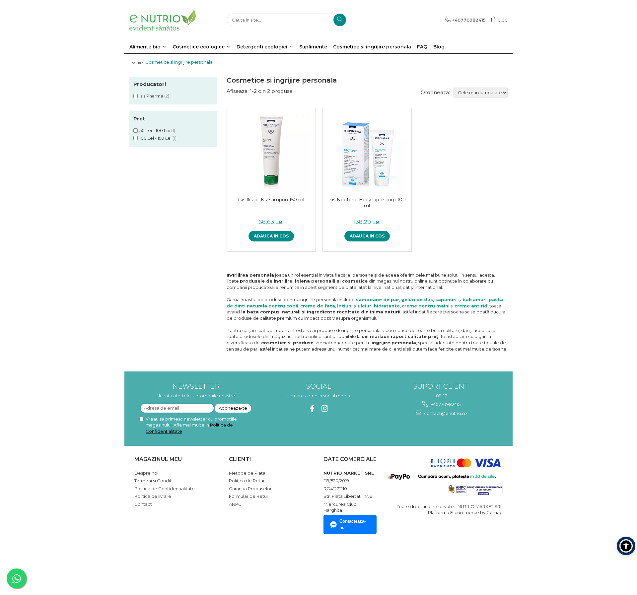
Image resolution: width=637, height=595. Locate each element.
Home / (136, 62)
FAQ (422, 47)
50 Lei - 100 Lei (154, 130)
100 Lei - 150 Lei (155, 138)
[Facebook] (312, 408)
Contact (143, 504)
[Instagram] (325, 408)
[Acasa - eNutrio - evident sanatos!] (162, 20)
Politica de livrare (152, 496)
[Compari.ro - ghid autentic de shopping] (157, 563)
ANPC (235, 504)
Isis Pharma (151, 96)
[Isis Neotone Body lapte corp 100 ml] (367, 154)
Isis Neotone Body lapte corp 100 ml (367, 203)
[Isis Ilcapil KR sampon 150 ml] (271, 154)
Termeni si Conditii (154, 480)
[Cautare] (339, 20)
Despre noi (146, 473)
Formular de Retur (248, 496)
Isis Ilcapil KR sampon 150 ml (271, 200)
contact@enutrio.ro (445, 413)
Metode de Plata (247, 473)
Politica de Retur (247, 480)
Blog (439, 47)
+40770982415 (445, 404)
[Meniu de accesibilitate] (626, 546)
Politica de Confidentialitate (164, 488)
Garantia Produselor (250, 488)
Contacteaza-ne (352, 524)
